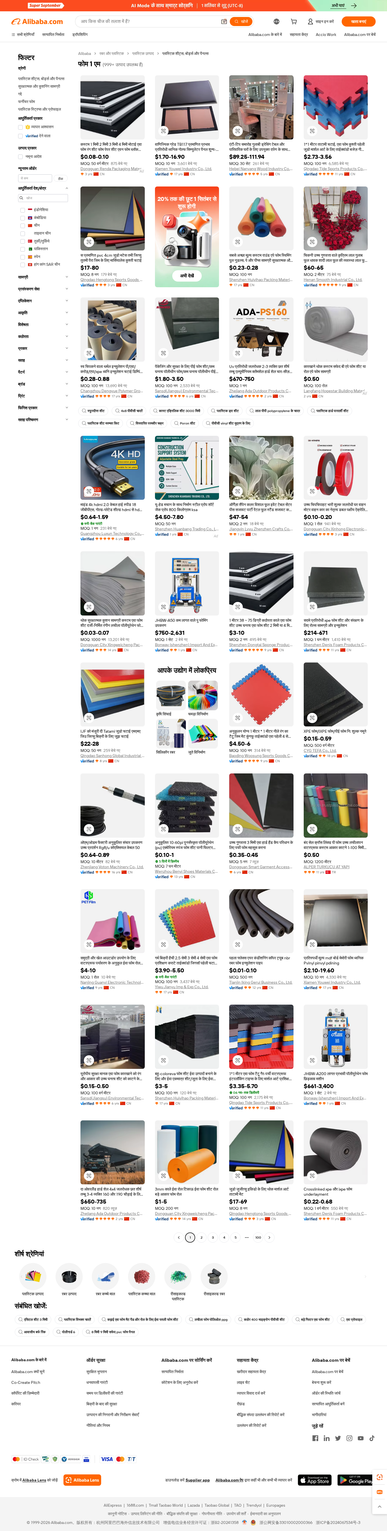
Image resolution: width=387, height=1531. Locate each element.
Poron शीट (187, 423)
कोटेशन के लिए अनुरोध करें (179, 1382)
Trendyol (253, 1505)
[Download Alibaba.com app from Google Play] (356, 1480)
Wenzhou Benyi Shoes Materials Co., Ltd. (187, 871)
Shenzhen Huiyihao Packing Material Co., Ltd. (261, 279)
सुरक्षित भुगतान (96, 1371)
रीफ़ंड (241, 1404)
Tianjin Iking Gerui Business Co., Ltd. (260, 982)
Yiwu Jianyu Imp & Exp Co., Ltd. (182, 987)
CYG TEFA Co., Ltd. (320, 750)
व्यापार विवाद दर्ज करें (251, 1393)
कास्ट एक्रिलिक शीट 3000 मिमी (179, 411)
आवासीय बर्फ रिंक (35, 1332)
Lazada (194, 1505)
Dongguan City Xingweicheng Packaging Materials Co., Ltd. (112, 644)
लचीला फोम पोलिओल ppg (211, 1320)
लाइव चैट (243, 1382)
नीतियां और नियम (98, 1425)
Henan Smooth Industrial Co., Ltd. (333, 279)
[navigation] (43, 646)
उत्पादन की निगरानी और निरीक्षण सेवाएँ (112, 1414)
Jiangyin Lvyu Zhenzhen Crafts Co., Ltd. (261, 529)
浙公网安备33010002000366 (286, 1522)
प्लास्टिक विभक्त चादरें (77, 1320)
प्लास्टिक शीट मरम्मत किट (103, 423)
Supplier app (198, 1480)
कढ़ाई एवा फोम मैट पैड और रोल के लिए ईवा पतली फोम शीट (142, 1320)
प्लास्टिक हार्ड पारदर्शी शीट (332, 411)
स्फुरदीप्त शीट (96, 411)
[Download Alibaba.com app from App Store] (315, 1480)
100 (258, 1238)
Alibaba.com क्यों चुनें (27, 1371)
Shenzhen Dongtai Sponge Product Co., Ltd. (261, 644)
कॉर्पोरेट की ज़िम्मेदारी (25, 1393)
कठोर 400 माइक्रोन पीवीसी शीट (264, 1320)
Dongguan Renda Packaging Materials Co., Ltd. (112, 168)
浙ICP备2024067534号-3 (338, 1522)
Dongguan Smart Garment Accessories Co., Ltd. (261, 867)
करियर (16, 1404)
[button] (224, 21)
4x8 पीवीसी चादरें (132, 411)
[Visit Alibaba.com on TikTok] (372, 1438)
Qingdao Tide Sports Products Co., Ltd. (336, 168)
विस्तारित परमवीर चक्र (149, 423)
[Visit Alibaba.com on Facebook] (315, 1438)
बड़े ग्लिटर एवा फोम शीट (315, 1320)
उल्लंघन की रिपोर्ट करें (251, 1425)
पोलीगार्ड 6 (68, 1332)
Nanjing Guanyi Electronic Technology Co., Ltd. (112, 982)
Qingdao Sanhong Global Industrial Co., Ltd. (112, 755)
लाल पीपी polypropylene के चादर (277, 411)
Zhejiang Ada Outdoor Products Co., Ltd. (261, 391)
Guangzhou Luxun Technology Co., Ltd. (112, 533)
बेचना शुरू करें (321, 1382)
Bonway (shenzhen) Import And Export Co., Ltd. (187, 644)
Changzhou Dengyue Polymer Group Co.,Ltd (112, 391)
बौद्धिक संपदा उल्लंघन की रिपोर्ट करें (260, 1414)
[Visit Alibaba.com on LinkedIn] (326, 1438)
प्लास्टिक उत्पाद (143, 53)
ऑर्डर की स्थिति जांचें (326, 1393)
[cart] (295, 22)
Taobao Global (217, 1505)
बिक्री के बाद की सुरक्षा (101, 1404)
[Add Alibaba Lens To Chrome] (82, 1480)
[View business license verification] (244, 1522)
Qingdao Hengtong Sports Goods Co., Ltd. (112, 279)
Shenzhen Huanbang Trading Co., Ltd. (187, 529)
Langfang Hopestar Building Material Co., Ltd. (336, 391)
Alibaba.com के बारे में (28, 1360)
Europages (275, 1505)
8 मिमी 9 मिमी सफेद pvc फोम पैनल (113, 1332)
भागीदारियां (319, 1414)
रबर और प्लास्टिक (111, 53)
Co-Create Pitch (25, 1382)
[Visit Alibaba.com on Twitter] (338, 1438)
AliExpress (113, 1505)
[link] (379, 1477)
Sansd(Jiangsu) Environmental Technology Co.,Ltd (187, 391)
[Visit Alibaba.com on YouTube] (360, 1438)
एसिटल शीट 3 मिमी (36, 1320)
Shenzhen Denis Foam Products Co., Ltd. (336, 644)
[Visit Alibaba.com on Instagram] (349, 1438)
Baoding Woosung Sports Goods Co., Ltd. (261, 755)
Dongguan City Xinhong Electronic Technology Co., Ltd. (336, 529)
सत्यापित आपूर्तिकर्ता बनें (328, 1404)
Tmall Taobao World (166, 1505)
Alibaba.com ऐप (229, 1480)
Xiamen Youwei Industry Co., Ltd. (183, 168)
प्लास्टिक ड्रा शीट (228, 411)
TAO (237, 1505)
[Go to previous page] (179, 1237)
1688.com (135, 1505)
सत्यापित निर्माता (172, 1371)
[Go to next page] (269, 1237)
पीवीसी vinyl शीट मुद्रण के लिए (231, 423)
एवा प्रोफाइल (354, 1320)
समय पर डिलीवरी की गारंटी (104, 1393)
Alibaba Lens (34, 1480)
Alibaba (84, 53)
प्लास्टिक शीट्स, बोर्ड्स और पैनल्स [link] (185, 53)
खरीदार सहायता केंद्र (251, 1371)
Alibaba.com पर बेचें (327, 1371)
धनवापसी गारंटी (97, 1382)
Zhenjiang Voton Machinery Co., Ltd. (112, 867)
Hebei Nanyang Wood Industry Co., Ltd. (261, 168)
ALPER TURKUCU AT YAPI (327, 867)
